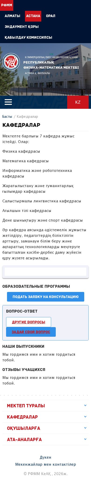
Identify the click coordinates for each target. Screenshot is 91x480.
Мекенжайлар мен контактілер (45, 464)
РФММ (11, 62)
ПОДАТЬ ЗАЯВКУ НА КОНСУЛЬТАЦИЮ (46, 297)
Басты (7, 116)
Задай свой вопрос (31, 332)
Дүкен (45, 457)
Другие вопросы (28, 322)
